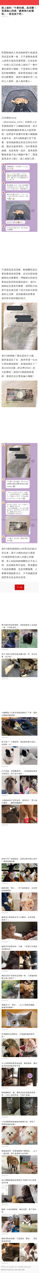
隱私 (19, 1270)
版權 (23, 1270)
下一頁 (19, 587)
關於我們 (4, 1270)
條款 (16, 1270)
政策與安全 (11, 1270)
